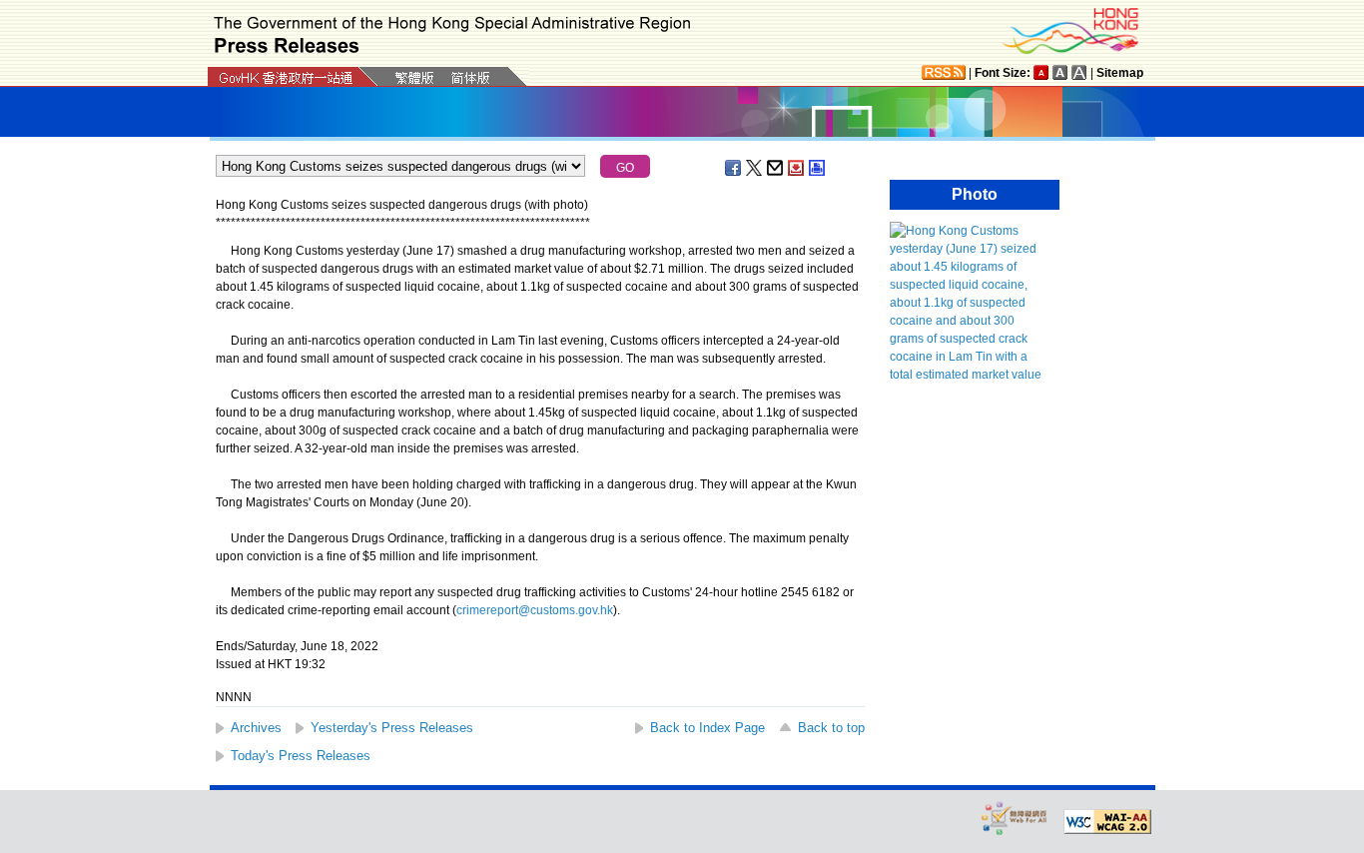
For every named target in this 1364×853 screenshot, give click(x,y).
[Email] (776, 168)
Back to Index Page (707, 727)
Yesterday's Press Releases (392, 727)
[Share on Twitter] (755, 168)
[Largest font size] (1079, 72)
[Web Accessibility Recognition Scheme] (1014, 817)
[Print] (818, 168)
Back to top (831, 727)
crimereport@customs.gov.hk (534, 610)
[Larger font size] (1060, 72)
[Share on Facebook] (734, 168)
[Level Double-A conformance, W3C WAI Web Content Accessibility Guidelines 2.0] (1107, 822)
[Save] (797, 168)
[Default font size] (1041, 72)
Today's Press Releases (300, 755)
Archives (256, 727)
